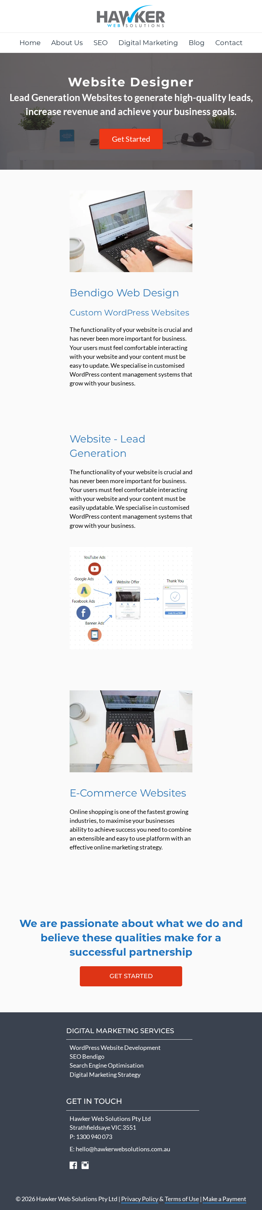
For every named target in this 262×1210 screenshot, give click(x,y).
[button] (131, 976)
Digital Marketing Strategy (105, 1074)
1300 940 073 (94, 1136)
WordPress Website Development (115, 1047)
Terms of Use (182, 1198)
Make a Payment (224, 1198)
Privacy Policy (139, 1198)
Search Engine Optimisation (107, 1065)
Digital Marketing (148, 43)
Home (30, 43)
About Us (67, 43)
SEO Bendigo (87, 1056)
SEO (100, 43)
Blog (197, 43)
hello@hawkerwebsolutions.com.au (123, 1149)
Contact (229, 43)
